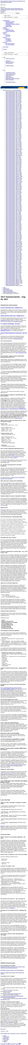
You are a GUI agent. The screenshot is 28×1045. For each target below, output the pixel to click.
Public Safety (8, 76)
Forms (4, 33)
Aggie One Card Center (11, 73)
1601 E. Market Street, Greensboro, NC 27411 (10, 1033)
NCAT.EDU (3, 10)
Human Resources (9, 22)
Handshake (12, 908)
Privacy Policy (6, 1039)
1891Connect (11, 454)
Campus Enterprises (10, 75)
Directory (5, 32)
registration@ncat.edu (5, 320)
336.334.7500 (23, 1033)
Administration (6, 20)
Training (5, 42)
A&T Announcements (7, 290)
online (5, 1019)
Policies (4, 37)
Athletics (5, 27)
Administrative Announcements (9, 305)
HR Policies (8, 38)
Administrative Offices (10, 72)
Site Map (5, 1041)
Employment (5, 1038)
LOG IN (2, 12)
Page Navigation (17, 90)
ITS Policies (8, 39)
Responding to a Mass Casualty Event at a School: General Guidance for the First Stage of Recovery (13, 967)
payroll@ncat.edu (18, 418)
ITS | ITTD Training (10, 44)
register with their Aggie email (7, 773)
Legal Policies (9, 41)
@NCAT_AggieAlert (8, 1021)
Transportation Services (10, 82)
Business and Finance (10, 21)
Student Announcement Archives (10, 292)
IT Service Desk (9, 63)
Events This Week (5, 800)
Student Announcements (8, 291)
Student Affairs (9, 26)
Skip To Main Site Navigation (7, 1)
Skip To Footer (8, 2)
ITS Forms (8, 36)
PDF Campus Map (9, 30)
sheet (4, 509)
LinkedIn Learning (9, 65)
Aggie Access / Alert (10, 58)
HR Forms (8, 34)
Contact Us (5, 1040)
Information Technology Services (12, 24)
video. (6, 505)
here (19, 504)
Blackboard (8, 60)
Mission (4, 1035)
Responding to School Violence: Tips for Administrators (12, 970)
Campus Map (6, 28)
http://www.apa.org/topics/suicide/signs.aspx (12, 993)
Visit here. (10, 736)
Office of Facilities (9, 79)
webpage (6, 484)
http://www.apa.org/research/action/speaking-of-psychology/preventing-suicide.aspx (12, 996)
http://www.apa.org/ (8, 991)
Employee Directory (10, 62)
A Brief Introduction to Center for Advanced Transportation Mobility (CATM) (11, 688)
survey (8, 676)
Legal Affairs (8, 25)
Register (2, 826)
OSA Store (16, 456)
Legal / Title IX (6, 1036)
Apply (9, 852)
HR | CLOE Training (10, 43)
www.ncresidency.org (5, 329)
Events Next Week (5, 834)
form (13, 535)
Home (4, 287)
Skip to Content (16, 1)
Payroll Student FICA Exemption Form (18, 408)
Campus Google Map (10, 31)
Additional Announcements (8, 963)
